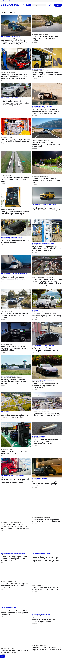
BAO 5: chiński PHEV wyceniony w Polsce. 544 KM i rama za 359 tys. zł (46, 209)
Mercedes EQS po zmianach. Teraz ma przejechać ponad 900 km (15, 242)
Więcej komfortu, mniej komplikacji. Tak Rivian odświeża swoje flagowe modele (46, 484)
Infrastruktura (12, 174)
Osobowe (46, 106)
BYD (41, 204)
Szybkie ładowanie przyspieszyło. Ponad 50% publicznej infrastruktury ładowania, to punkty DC (46, 249)
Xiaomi (52, 380)
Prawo (21, 553)
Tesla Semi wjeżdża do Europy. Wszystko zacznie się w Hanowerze (14, 278)
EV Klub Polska (46, 275)
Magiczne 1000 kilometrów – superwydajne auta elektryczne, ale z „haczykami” (46, 144)
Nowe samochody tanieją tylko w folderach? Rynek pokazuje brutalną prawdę (46, 316)
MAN (10, 273)
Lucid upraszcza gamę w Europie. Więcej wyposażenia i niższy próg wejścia (45, 38)
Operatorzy (53, 175)
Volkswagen (17, 36)
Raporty (49, 243)
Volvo (58, 409)
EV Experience (40, 275)
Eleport (42, 175)
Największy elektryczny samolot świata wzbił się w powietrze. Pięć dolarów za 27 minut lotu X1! (13, 381)
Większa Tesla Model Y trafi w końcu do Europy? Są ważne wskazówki (46, 350)
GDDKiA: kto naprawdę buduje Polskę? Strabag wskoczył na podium (15, 416)
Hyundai (42, 106)
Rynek (13, 36)
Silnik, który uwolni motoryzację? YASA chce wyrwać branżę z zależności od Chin (15, 141)
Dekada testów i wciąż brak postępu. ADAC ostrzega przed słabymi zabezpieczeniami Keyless (46, 442)
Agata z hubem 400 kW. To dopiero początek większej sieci (14, 452)
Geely (45, 409)
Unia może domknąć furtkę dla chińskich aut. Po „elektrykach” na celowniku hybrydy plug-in (14, 42)
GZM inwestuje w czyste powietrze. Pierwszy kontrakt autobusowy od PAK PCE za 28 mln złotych (47, 74)
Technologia (11, 71)
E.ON (7, 447)
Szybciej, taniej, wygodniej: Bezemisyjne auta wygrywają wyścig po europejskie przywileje (15, 103)
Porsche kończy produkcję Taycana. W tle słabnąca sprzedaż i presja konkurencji (16, 585)
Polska (17, 174)
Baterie (39, 138)
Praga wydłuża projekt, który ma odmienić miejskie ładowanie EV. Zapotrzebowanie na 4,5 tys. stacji (45, 559)
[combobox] (39, 5)
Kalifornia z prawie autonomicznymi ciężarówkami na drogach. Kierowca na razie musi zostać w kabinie (15, 481)
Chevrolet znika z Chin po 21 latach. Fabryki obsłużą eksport (14, 651)
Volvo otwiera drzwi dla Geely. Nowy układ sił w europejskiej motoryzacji (46, 414)
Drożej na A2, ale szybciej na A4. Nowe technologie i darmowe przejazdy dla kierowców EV (15, 613)
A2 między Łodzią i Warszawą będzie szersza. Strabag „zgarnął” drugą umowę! (15, 179)
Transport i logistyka (19, 475)
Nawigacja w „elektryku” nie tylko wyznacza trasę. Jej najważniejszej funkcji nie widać (14, 348)
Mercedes (11, 237)
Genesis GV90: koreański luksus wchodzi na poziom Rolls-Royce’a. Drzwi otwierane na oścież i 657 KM (45, 112)
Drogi (10, 97)
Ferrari (10, 521)
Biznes (7, 36)
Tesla (19, 273)
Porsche (18, 580)
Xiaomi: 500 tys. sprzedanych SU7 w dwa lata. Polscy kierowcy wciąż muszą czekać (46, 385)
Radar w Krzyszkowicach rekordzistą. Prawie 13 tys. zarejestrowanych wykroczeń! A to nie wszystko (15, 213)
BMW (42, 138)
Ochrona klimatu (15, 553)
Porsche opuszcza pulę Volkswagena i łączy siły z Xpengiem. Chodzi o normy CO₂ (47, 649)
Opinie (39, 436)
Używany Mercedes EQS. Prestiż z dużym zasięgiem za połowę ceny (45, 588)
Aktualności (3, 36)
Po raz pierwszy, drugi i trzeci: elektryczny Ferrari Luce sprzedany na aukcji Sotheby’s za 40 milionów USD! (15, 526)
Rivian (43, 478)
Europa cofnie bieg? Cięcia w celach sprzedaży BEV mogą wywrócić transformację (15, 559)
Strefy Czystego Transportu (18, 97)
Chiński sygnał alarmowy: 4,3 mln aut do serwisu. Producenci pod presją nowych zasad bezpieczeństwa (15, 76)
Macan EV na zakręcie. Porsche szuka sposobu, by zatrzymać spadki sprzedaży (15, 315)
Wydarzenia (52, 275)
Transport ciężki (23, 273)
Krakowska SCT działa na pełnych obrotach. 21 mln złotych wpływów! (46, 521)
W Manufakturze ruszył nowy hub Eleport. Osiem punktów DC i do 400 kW (46, 180)
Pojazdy (42, 69)
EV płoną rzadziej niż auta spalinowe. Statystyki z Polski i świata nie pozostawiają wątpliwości (46, 620)
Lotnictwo (11, 376)
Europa (10, 36)
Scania (16, 273)
